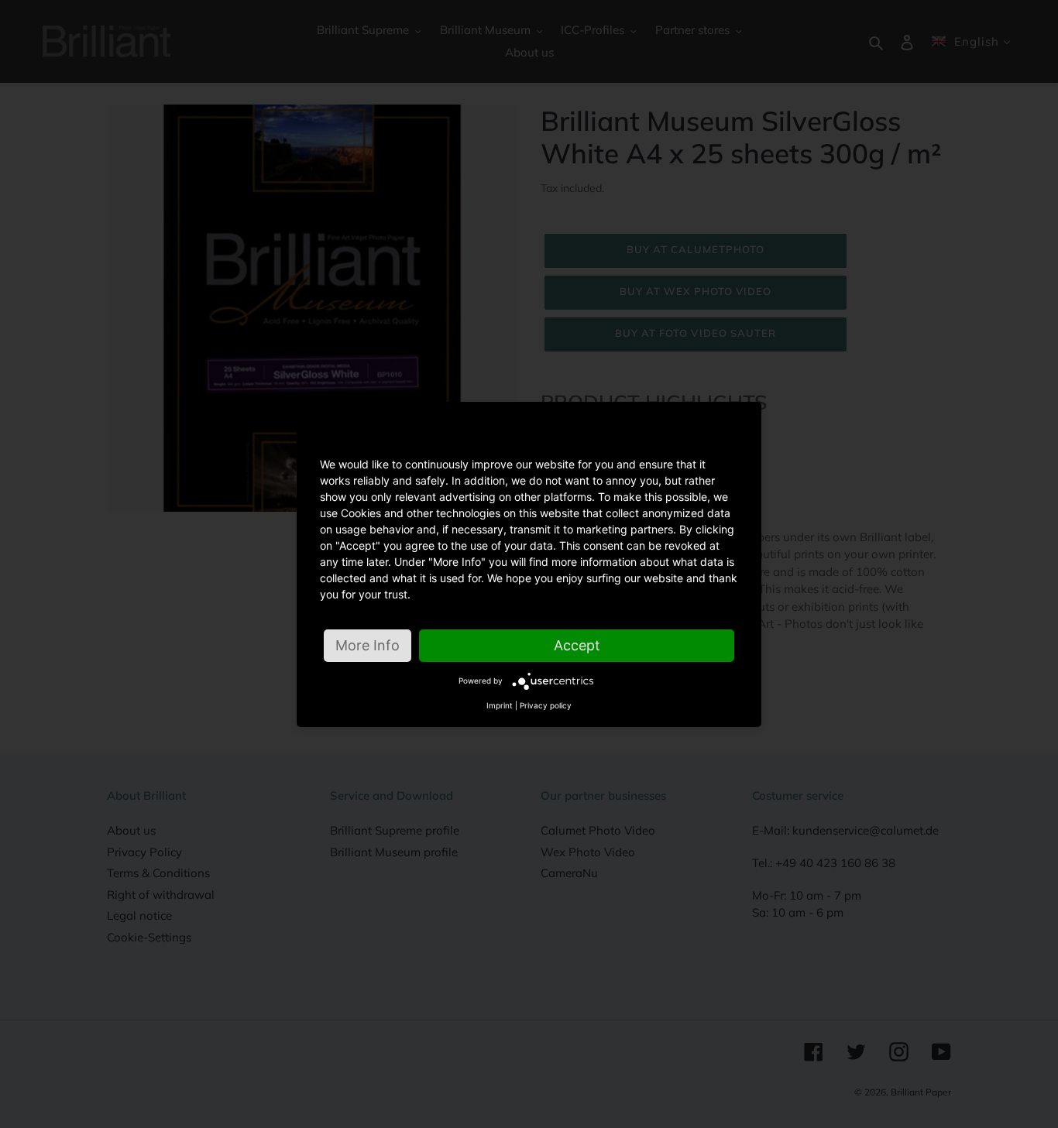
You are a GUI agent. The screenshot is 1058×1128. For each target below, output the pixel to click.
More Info (367, 645)
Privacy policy (546, 705)
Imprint (499, 705)
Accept (577, 645)
